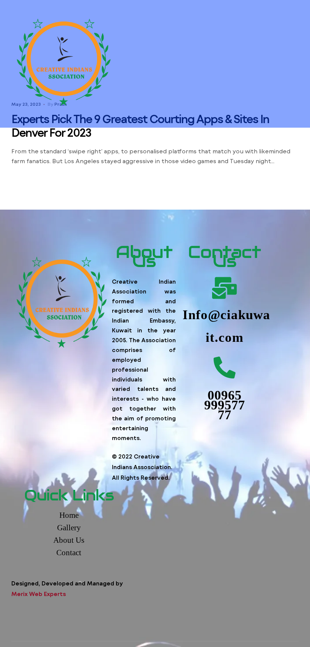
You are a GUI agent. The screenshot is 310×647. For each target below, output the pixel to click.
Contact (68, 552)
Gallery (69, 527)
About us (68, 540)
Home (69, 515)
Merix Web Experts (38, 593)
